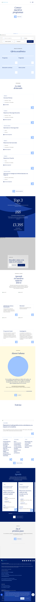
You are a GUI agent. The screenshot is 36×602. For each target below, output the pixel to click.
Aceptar (22, 598)
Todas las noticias (19, 464)
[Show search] (30, 2)
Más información (17, 596)
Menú (32, 2)
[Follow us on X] (22, 562)
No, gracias (27, 598)
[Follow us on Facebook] (24, 562)
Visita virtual (14, 266)
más (16, 64)
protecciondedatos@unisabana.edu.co (9, 596)
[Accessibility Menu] (2, 595)
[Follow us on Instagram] (25, 562)
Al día (26, 441)
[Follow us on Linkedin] (27, 562)
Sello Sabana (6, 424)
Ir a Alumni (19, 396)
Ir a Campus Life (21, 266)
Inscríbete (18, 16)
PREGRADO (5, 97)
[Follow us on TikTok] (29, 562)
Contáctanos (19, 540)
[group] (18, 374)
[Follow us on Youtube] (31, 562)
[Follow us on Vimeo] (33, 562)
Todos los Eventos (19, 518)
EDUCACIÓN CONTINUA (7, 127)
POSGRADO (5, 112)
